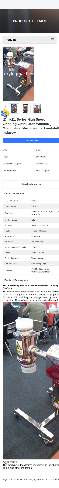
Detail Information (31, 184)
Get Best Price (32, 140)
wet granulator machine (20, 479)
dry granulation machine (45, 479)
